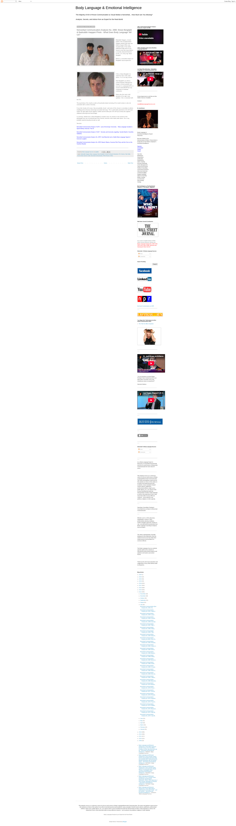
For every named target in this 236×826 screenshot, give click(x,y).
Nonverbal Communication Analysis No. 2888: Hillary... (147, 656)
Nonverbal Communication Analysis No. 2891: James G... (148, 645)
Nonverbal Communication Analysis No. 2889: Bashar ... (148, 652)
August (142, 602)
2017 (140, 585)
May (141, 720)
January (142, 729)
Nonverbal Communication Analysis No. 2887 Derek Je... (148, 659)
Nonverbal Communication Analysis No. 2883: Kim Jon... (148, 673)
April (141, 722)
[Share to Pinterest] (109, 152)
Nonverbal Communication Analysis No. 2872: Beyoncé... (148, 708)
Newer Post (80, 163)
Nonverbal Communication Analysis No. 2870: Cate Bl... (148, 715)
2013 (140, 732)
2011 (140, 736)
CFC (120, 154)
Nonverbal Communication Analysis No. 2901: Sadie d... (148, 610)
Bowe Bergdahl (101, 154)
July (141, 604)
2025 (140, 574)
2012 (140, 734)
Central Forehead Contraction (111, 154)
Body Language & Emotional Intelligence (109, 8)
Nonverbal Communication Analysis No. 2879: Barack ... (148, 683)
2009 (140, 740)
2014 (140, 592)
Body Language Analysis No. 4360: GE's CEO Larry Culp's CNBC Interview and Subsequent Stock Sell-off (147, 245)
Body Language (93, 154)
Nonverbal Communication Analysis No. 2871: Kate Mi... (148, 711)
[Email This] (102, 152)
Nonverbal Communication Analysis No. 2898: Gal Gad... (148, 621)
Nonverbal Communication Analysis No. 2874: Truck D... (148, 701)
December (143, 593)
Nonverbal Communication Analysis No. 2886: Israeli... (147, 663)
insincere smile (86, 155)
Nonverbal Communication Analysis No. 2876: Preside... (148, 694)
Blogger (125, 821)
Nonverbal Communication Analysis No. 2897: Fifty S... (147, 624)
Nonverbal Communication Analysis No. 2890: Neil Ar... (147, 649)
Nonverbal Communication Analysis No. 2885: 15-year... (148, 666)
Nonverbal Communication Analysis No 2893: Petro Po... (148, 638)
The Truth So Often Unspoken (146, 323)
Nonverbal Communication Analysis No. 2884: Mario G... (148, 670)
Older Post (130, 163)
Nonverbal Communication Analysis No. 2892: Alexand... (148, 642)
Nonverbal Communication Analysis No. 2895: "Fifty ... (147, 631)
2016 (140, 587)
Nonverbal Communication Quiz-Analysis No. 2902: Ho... (148, 607)
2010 (140, 738)
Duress (123, 154)
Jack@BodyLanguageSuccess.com (146, 104)
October (142, 598)
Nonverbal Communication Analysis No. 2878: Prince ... (148, 687)
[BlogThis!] (104, 152)
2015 (140, 589)
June (141, 718)
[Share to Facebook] (108, 152)
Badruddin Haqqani (85, 154)
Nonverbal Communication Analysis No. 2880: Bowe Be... (148, 680)
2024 (140, 577)
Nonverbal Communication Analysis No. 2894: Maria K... (148, 635)
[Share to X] (106, 152)
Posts (141, 253)
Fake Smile (127, 154)
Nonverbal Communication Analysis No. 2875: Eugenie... (148, 697)
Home (105, 163)
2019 (140, 581)
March (142, 725)
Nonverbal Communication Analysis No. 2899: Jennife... (148, 617)
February (142, 727)
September (143, 600)
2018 (140, 583)
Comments (142, 256)
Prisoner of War (109, 155)
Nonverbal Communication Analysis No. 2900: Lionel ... (147, 614)
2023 (140, 579)
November (143, 596)
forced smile (80, 155)
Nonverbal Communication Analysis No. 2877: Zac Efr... (147, 690)
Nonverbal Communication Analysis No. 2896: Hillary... (147, 628)
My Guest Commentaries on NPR (145, 306)
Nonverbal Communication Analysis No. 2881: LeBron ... (148, 677)
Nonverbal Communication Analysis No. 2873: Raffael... (148, 704)
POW (104, 155)
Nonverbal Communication (96, 155)
